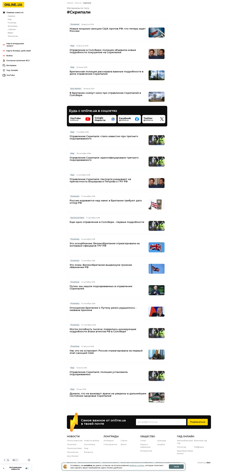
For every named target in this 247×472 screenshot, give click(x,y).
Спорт (143, 440)
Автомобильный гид (185, 441)
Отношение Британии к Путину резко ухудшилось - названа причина (103, 309)
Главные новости (14, 12)
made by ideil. (204, 463)
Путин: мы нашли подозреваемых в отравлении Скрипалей (101, 287)
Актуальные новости (15, 468)
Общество (147, 436)
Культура (161, 440)
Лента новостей (74, 440)
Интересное (146, 451)
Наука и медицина (145, 445)
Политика (12, 23)
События (12, 29)
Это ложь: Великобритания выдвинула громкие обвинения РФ (101, 266)
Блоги (123, 444)
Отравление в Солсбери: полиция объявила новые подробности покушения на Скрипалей (103, 51)
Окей (176, 466)
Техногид (181, 447)
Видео (10, 33)
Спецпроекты (110, 444)
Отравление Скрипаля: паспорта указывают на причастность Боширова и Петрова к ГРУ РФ (100, 180)
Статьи (124, 440)
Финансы (88, 452)
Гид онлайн (185, 436)
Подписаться (197, 422)
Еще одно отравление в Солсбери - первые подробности (107, 222)
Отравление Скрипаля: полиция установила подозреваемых (98, 373)
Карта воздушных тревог (15, 44)
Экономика (12, 26)
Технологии (13, 36)
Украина (11, 16)
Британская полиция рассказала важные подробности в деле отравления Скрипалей (106, 72)
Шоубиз (161, 444)
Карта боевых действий (18, 51)
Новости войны (91, 440)
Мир (10, 19)
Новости (73, 436)
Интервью (11, 65)
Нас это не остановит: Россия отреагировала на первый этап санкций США (106, 351)
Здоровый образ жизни (185, 452)
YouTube (10, 75)
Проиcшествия (77, 218)
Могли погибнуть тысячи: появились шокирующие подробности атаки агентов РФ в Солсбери (103, 330)
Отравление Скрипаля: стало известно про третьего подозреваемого (104, 137)
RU (14, 460)
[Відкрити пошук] (29, 460)
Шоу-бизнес (75, 89)
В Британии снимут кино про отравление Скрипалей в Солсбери (105, 94)
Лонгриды (111, 436)
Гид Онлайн (12, 70)
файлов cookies (136, 465)
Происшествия (74, 448)
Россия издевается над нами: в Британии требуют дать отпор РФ (106, 201)
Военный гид (200, 440)
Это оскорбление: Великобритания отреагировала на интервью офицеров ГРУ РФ (105, 244)
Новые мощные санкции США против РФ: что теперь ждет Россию (108, 29)
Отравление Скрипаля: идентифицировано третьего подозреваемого (104, 158)
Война (9, 55)
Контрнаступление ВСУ (18, 60)
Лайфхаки (199, 447)
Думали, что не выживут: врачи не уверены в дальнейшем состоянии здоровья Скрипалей (108, 394)
